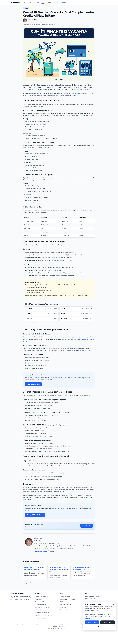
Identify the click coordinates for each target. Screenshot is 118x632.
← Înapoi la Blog (28, 583)
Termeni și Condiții (65, 596)
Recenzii (49, 2)
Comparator (64, 2)
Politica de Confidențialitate (67, 599)
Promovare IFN (64, 610)
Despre (31, 2)
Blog (43, 2)
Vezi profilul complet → (40, 551)
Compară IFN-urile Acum (35, 515)
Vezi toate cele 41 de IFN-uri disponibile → (36, 323)
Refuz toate (107, 622)
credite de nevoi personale (72, 93)
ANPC (86, 598)
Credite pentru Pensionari (42, 607)
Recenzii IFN (38, 599)
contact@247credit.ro (94, 596)
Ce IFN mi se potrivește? (41, 596)
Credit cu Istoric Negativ (41, 610)
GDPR (61, 601)
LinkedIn (52, 551)
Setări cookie (63, 607)
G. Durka (34, 19)
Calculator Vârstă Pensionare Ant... (44, 615)
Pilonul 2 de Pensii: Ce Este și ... (43, 612)
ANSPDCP (92, 598)
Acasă (24, 2)
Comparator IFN (39, 601)
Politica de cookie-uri (65, 604)
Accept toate (92, 622)
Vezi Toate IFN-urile (33, 384)
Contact (37, 2)
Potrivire (56, 2)
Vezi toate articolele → (41, 618)
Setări (99, 627)
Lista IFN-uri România (40, 604)
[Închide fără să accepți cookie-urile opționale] (113, 604)
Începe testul (86, 526)
